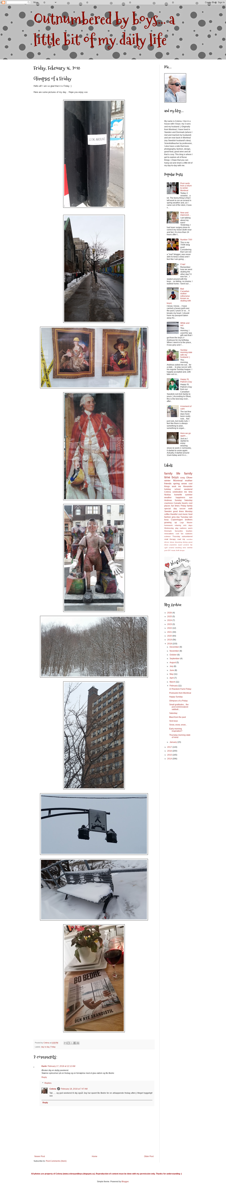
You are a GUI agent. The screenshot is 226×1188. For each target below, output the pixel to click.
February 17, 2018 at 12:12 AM (61, 1066)
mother (188, 480)
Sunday (178, 500)
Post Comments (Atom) (56, 1161)
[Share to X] (71, 1043)
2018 (169, 643)
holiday (167, 489)
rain (190, 517)
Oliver (189, 477)
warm (190, 528)
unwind (171, 547)
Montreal (177, 480)
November (175, 651)
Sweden (168, 511)
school (178, 489)
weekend (188, 489)
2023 (169, 624)
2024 (169, 620)
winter (167, 480)
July (172, 666)
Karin (44, 1066)
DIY (169, 550)
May (172, 674)
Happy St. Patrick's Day (186, 380)
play (177, 528)
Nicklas (167, 495)
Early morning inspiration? (175, 730)
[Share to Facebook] (74, 1043)
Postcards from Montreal (180, 693)
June (172, 670)
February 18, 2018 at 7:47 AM (74, 1089)
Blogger (125, 1181)
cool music (183, 514)
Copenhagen (177, 520)
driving (185, 542)
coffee (167, 514)
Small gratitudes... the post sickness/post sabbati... (179, 707)
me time (188, 492)
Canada (177, 503)
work (174, 486)
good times (178, 511)
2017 (169, 747)
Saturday (188, 500)
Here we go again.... (185, 434)
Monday (188, 511)
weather (168, 497)
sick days (187, 525)
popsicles (173, 545)
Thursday (176, 536)
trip (191, 545)
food (190, 514)
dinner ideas (169, 542)
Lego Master (186, 522)
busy (166, 520)
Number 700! (186, 239)
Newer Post (39, 1156)
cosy (182, 477)
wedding (178, 547)
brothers (188, 520)
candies (189, 539)
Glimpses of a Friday (178, 701)
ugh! (166, 547)
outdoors (188, 534)
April (172, 678)
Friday (53, 1047)
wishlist (189, 547)
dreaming (178, 542)
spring (176, 483)
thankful (174, 514)
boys (175, 477)
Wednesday (169, 528)
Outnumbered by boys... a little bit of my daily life (104, 29)
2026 (169, 613)
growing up (170, 522)
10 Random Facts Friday (180, 689)
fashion (167, 517)
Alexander (187, 486)
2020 (169, 636)
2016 (169, 751)
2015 (169, 755)
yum (165, 550)
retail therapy (170, 539)
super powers (183, 545)
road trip (181, 539)
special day (170, 508)
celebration (178, 492)
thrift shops (180, 550)
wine (184, 547)
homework (168, 525)
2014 (169, 759)
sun (190, 497)
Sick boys (173, 721)
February (174, 686)
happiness (180, 497)
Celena (52, 1089)
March (173, 682)
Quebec (189, 531)
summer (188, 495)
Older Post (149, 1156)
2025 (169, 616)
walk (190, 508)
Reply (44, 1077)
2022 (169, 628)
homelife (178, 495)
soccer (182, 508)
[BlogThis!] (68, 1043)
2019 (169, 640)
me (179, 486)
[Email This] (65, 1043)
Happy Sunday (176, 697)
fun (182, 534)
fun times (175, 506)
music (173, 550)
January (173, 742)
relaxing (178, 525)
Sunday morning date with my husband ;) (186, 353)
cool (177, 534)
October (173, 655)
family (189, 506)
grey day (176, 517)
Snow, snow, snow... (178, 725)
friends (167, 483)
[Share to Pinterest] (78, 1043)
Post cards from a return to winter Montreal (186, 187)
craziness (168, 503)
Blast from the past (177, 717)
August (173, 662)
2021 (169, 632)
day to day (45, 1047)
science (167, 536)
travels (185, 503)
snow (184, 483)
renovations (169, 534)
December (175, 647)
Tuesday (184, 517)
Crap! (182, 264)
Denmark (168, 531)
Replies (48, 1083)
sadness (183, 528)
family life (172, 473)
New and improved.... (185, 214)
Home (94, 1156)
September (175, 658)
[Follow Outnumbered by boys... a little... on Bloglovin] (177, 596)
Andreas (168, 500)
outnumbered (187, 536)
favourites (179, 531)
